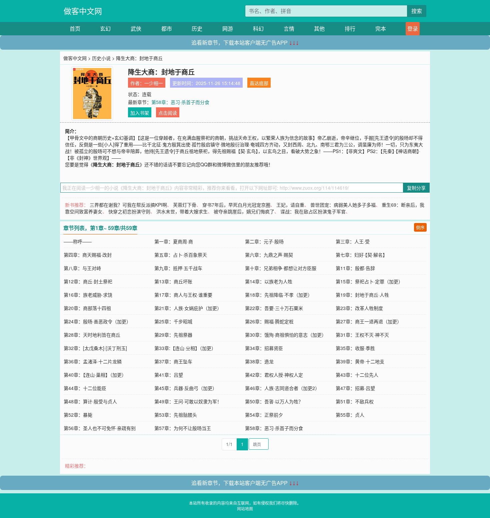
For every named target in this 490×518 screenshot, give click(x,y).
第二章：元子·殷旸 (264, 241)
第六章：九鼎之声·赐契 (269, 254)
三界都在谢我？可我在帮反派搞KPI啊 (128, 204)
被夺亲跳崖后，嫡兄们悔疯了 (244, 211)
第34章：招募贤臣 (264, 348)
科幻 (258, 28)
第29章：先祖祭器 (173, 334)
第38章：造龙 (259, 361)
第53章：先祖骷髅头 (175, 414)
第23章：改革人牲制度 (359, 308)
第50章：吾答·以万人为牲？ (274, 401)
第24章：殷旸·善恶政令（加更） (97, 321)
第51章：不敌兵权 (355, 401)
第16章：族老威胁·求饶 (88, 294)
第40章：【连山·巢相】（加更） (95, 374)
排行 (350, 28)
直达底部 (259, 83)
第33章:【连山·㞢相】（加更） (185, 348)
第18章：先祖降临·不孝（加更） (278, 294)
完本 (380, 28)
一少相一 (153, 83)
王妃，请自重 (290, 204)
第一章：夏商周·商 (173, 241)
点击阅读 (167, 112)
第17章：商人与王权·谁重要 (183, 294)
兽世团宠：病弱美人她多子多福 (343, 204)
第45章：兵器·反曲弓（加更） (185, 388)
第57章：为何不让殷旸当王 (182, 428)
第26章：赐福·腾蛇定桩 (269, 321)
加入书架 (139, 112)
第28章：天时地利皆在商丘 (92, 334)
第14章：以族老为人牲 (268, 281)
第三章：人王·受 (353, 241)
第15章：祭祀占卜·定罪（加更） (369, 281)
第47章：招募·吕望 (355, 388)
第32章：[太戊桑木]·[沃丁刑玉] (95, 348)
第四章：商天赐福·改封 (88, 254)
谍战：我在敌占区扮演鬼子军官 (313, 211)
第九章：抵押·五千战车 (178, 268)
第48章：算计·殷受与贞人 (90, 401)
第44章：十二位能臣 (85, 388)
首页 (75, 28)
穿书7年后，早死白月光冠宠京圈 (236, 204)
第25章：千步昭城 (173, 321)
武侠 (136, 28)
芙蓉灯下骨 (184, 204)
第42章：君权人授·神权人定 (274, 374)
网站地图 (245, 508)
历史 (197, 28)
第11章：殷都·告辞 (355, 268)
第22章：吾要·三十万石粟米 (274, 308)
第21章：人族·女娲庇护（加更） (188, 308)
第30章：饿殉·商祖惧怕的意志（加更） (285, 334)
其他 (319, 28)
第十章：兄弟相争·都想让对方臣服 (280, 268)
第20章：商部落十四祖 (87, 308)
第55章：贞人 (350, 414)
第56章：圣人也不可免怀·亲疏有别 (100, 428)
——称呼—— (78, 241)
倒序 (420, 227)
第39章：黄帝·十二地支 (360, 361)
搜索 (416, 11)
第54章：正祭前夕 (264, 414)
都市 (166, 28)
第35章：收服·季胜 (355, 348)
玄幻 (105, 28)
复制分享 (416, 187)
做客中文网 (83, 10)
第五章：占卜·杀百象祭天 (180, 254)
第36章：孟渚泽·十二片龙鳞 (93, 361)
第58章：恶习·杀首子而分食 (180, 102)
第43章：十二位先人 (357, 374)
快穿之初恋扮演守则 (129, 211)
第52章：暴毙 (78, 414)
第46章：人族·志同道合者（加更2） (282, 388)
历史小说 (101, 58)
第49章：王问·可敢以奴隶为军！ (188, 401)
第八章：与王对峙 (82, 268)
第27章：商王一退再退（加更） (369, 321)
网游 (227, 28)
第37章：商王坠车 (173, 361)
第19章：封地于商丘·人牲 (362, 294)
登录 (412, 28)
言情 (289, 28)
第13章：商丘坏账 (173, 281)
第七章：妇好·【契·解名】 (361, 254)
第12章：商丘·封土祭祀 (88, 281)
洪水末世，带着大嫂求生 (182, 211)
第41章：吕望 (168, 374)
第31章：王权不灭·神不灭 (362, 334)
